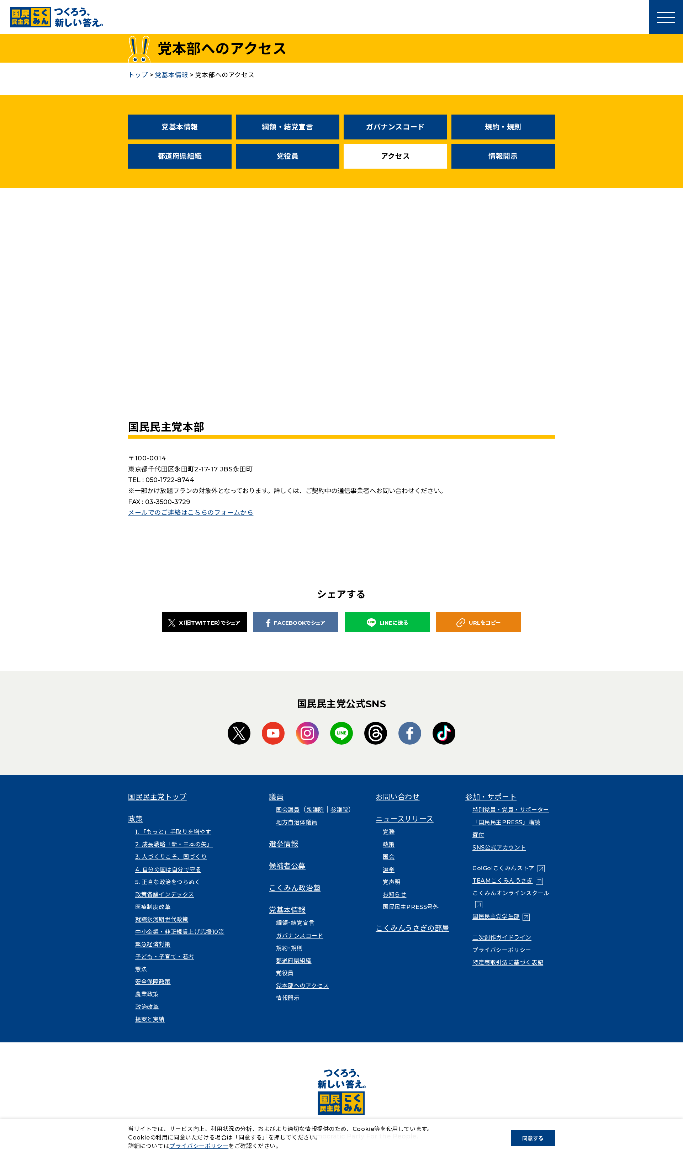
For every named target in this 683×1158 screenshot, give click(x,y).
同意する (533, 1138)
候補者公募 (287, 866)
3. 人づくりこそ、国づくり (171, 856)
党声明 (392, 882)
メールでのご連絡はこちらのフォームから (190, 513)
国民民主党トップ (157, 797)
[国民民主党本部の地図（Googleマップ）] (341, 316)
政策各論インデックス (164, 894)
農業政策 (147, 994)
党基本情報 (180, 127)
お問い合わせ (398, 797)
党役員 (288, 156)
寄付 (478, 834)
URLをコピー (485, 622)
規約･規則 (289, 948)
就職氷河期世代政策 (161, 919)
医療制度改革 (153, 907)
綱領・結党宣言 (287, 127)
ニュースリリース (405, 819)
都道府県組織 (180, 156)
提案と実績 (150, 1019)
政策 (135, 819)
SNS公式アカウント (499, 847)
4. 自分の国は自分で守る (168, 869)
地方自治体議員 (296, 822)
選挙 (389, 869)
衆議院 (315, 810)
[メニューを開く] (666, 17)
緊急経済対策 (153, 944)
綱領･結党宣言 (295, 923)
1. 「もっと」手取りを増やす (173, 832)
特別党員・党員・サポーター (510, 810)
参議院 (339, 810)
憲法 (141, 969)
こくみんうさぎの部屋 (412, 928)
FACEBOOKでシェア (299, 622)
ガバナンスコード (395, 127)
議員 (276, 797)
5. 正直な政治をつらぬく (168, 882)
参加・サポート (491, 797)
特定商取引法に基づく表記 (507, 962)
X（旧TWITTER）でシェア (209, 622)
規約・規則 (503, 127)
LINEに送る (394, 622)
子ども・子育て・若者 (164, 956)
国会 (389, 856)
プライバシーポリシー (501, 950)
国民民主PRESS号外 (411, 907)
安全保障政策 (153, 981)
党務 (389, 832)
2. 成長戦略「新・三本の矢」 (174, 844)
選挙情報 (283, 844)
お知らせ (394, 894)
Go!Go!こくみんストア (508, 868)
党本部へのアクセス (302, 985)
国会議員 (288, 810)
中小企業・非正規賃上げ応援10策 (179, 932)
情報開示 (503, 156)
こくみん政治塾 (295, 888)
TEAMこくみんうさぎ (507, 880)
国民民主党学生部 (501, 916)
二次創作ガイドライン (501, 937)
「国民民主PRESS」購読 (506, 822)
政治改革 (147, 1007)
